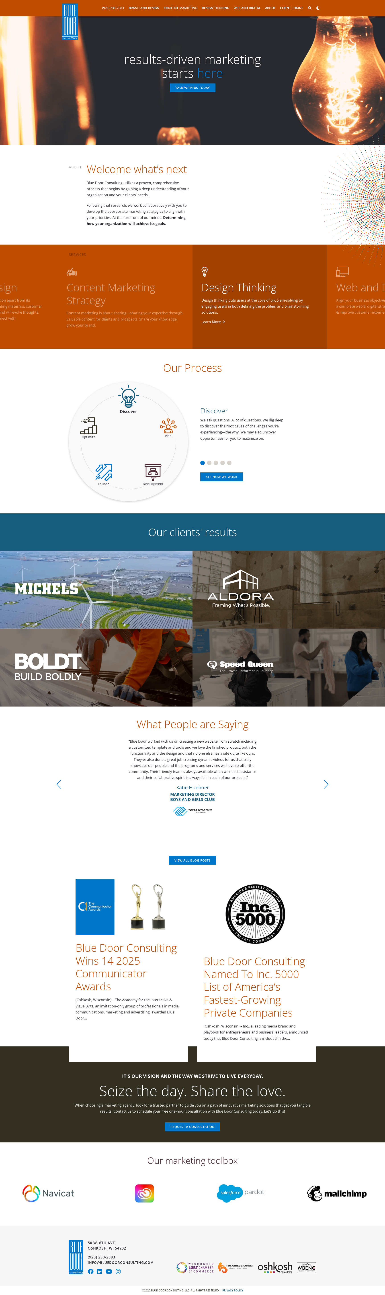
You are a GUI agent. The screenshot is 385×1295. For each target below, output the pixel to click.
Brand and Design (144, 8)
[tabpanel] (256, 421)
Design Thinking (215, 8)
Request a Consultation (192, 1127)
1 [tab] (202, 461)
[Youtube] (111, 1272)
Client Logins (291, 8)
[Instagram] (119, 1272)
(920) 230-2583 (113, 8)
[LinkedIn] (101, 1272)
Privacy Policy (232, 1290)
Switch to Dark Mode (318, 8)
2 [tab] (209, 461)
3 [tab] (216, 461)
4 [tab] (222, 461)
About (270, 8)
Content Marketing (180, 8)
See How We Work (222, 477)
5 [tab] (229, 461)
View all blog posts (192, 860)
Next (326, 784)
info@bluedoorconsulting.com (121, 1262)
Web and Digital (247, 8)
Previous (58, 784)
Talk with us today (192, 88)
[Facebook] (92, 1272)
